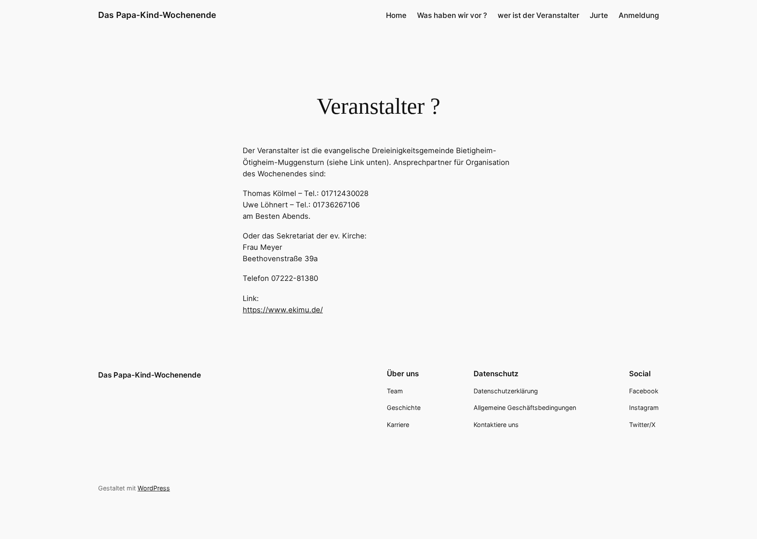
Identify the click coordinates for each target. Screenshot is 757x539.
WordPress (154, 488)
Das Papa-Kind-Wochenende (157, 15)
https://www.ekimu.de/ (283, 309)
